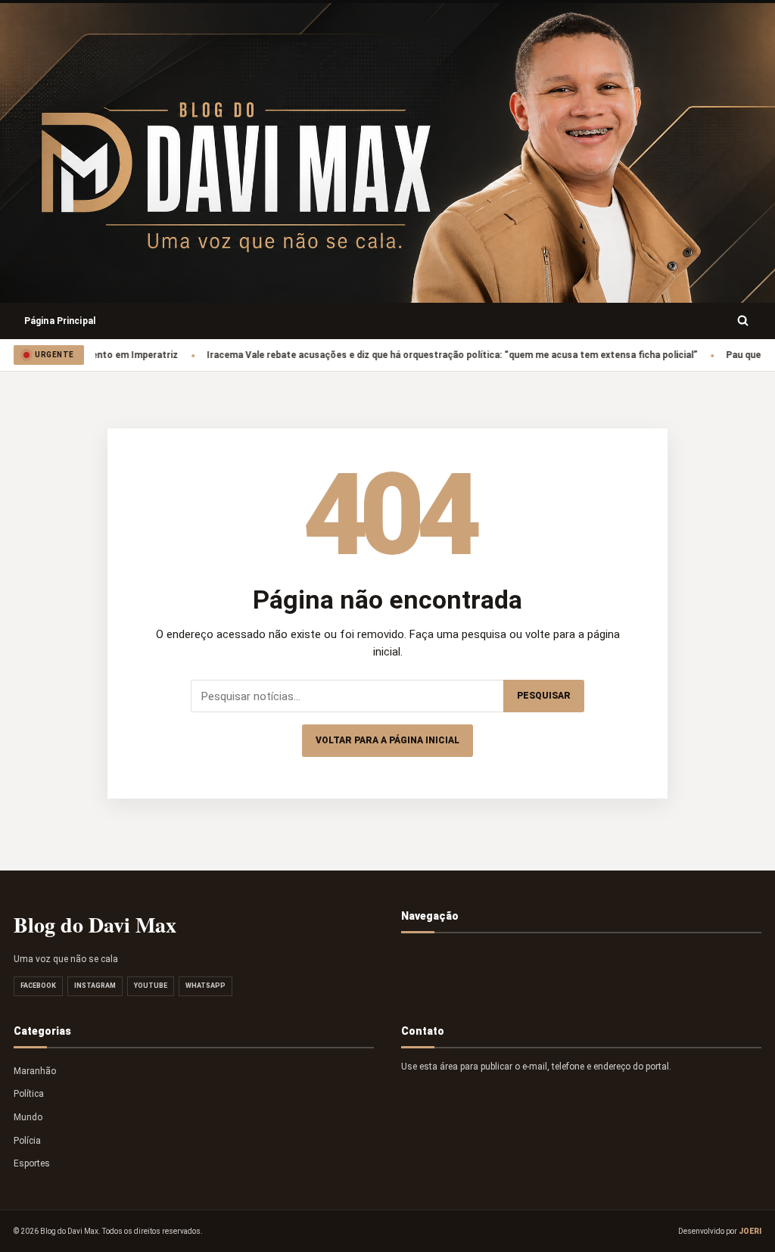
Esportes (32, 1163)
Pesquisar (544, 695)
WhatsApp (205, 985)
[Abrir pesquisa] (743, 321)
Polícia (27, 1140)
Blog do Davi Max (95, 924)
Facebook (38, 985)
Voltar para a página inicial (387, 740)
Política (29, 1093)
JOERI (750, 1231)
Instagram (95, 985)
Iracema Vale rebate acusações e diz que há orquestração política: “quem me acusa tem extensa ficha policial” (432, 355)
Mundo (28, 1117)
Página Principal (59, 321)
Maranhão (35, 1071)
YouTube (150, 985)
